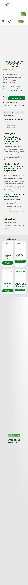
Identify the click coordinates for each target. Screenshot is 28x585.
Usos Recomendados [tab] (9, 112)
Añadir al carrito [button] (20, 289)
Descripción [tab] (20, 112)
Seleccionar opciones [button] (8, 263)
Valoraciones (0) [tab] (8, 115)
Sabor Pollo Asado (15, 94)
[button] (3, 21)
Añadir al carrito (16, 98)
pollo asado (14, 88)
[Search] (23, 14)
